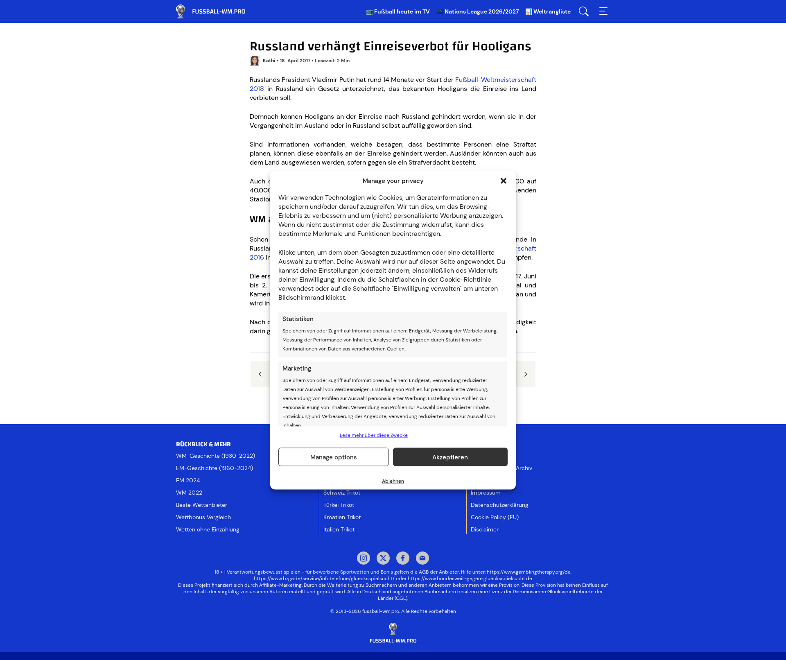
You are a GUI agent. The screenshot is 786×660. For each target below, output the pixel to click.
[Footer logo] (393, 633)
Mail (422, 558)
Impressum (486, 492)
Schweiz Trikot (341, 492)
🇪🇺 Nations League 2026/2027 (477, 11)
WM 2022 (189, 492)
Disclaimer (485, 529)
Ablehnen (393, 481)
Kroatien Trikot (342, 517)
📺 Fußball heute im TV (398, 11)
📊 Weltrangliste (548, 11)
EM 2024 (188, 480)
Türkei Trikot (338, 505)
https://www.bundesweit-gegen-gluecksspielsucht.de (470, 578)
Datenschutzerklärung (500, 505)
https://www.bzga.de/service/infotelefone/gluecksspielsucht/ (324, 578)
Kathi (269, 60)
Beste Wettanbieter (201, 505)
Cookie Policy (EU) (495, 517)
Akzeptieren (450, 457)
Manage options (333, 457)
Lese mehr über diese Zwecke (374, 435)
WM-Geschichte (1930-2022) (215, 455)
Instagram (363, 558)
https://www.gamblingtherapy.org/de (529, 572)
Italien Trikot (339, 529)
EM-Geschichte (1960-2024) (214, 468)
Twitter (383, 558)
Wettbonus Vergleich (203, 517)
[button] (503, 181)
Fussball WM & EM (217, 11)
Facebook (402, 558)
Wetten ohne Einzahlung (207, 529)
